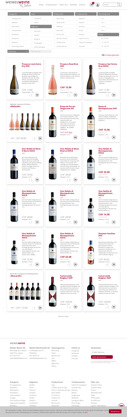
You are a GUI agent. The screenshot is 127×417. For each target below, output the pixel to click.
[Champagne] (32, 43)
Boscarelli (55, 405)
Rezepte (94, 403)
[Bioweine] (10, 42)
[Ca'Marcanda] (54, 42)
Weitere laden (63, 316)
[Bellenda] (54, 26)
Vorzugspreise (15, 385)
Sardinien (33, 395)
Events (82, 4)
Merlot (74, 393)
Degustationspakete (17, 403)
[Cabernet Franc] (77, 38)
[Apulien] (32, 35)
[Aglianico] (77, 18)
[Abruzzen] (32, 31)
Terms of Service (104, 362)
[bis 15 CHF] (99, 38)
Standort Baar (96, 387)
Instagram (75, 351)
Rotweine (13, 387)
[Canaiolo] (77, 46)
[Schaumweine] (10, 30)
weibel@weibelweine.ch (18, 358)
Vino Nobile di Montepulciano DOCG (105, 150)
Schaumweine (15, 395)
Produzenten (51, 4)
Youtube (75, 358)
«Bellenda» (15, 106)
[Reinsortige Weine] (10, 46)
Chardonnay (76, 387)
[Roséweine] (10, 34)
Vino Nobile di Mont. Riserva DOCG (69, 149)
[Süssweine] (10, 38)
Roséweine (14, 393)
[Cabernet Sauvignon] (77, 42)
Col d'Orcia (55, 395)
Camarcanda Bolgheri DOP (66, 276)
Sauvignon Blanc (78, 400)
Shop (41, 4)
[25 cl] (99, 22)
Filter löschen (36, 51)
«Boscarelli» (16, 275)
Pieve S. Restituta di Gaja (60, 390)
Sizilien (32, 398)
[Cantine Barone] (54, 46)
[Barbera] (77, 34)
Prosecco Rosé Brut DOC (69, 65)
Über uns (64, 4)
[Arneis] (77, 30)
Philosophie (95, 398)
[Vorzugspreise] (10, 18)
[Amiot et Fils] (54, 22)
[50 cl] (99, 30)
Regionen (33, 382)
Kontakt (73, 4)
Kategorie (14, 382)
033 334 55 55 (15, 356)
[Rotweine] (10, 22)
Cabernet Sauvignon (79, 385)
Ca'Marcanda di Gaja (59, 387)
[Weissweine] (10, 26)
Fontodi (54, 400)
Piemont (32, 390)
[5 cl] (99, 18)
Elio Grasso (55, 403)
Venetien (32, 405)
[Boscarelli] (54, 30)
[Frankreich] (32, 18)
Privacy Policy (94, 362)
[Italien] (32, 22)
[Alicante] (77, 26)
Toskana (32, 393)
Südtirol (32, 400)
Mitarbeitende (96, 393)
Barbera (75, 390)
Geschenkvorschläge (17, 400)
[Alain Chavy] (54, 18)
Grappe (13, 398)
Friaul (31, 387)
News (93, 395)
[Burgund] (32, 39)
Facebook (75, 353)
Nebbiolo (75, 398)
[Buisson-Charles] (54, 38)
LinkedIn (75, 356)
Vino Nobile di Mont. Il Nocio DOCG (31, 149)
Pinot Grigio (76, 403)
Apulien (32, 385)
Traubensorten (78, 382)
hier (86, 412)
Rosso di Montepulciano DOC (107, 107)
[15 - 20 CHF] (99, 42)
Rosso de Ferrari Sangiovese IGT (67, 107)
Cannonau (75, 405)
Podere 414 (55, 398)
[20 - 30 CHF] (99, 46)
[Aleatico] (77, 22)
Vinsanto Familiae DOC (106, 234)
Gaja (53, 385)
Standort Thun (96, 385)
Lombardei (33, 403)
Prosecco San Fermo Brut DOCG (107, 65)
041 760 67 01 (34, 356)
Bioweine (13, 405)
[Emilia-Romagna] (32, 47)
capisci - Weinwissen (98, 405)
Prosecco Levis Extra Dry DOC (31, 65)
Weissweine (14, 390)
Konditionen (95, 400)
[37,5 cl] (99, 26)
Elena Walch (56, 393)
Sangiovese (76, 395)
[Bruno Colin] (54, 34)
